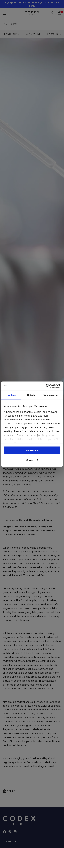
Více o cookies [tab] (51, 395)
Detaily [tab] (31, 395)
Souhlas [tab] (11, 395)
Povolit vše (32, 450)
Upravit (30, 459)
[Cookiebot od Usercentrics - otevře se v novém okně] (46, 386)
